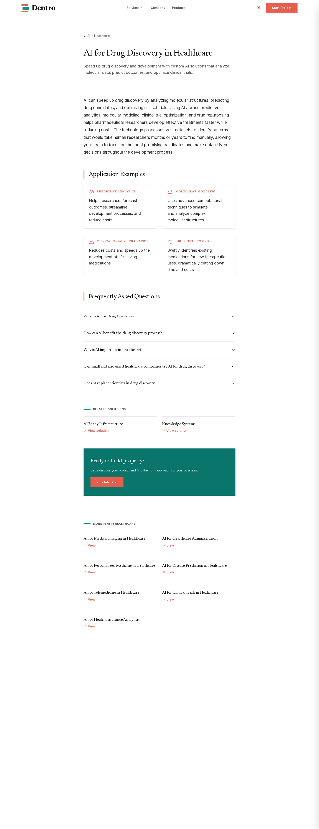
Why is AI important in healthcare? (113, 350)
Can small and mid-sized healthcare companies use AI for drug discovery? (144, 367)
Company (158, 8)
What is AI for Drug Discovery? (109, 316)
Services (133, 8)
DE (259, 8)
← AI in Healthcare (97, 36)
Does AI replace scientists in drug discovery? (120, 383)
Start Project (281, 8)
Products (179, 8)
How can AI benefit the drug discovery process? (123, 333)
